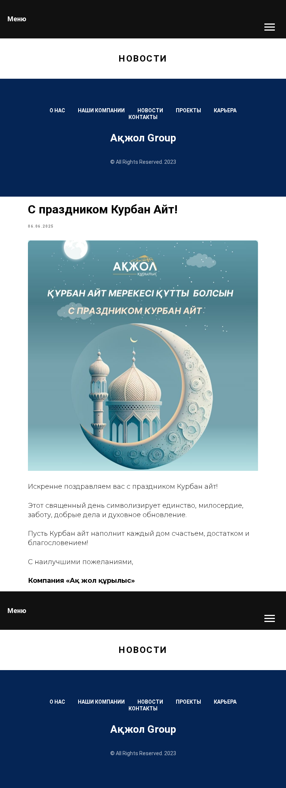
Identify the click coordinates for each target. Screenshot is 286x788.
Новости (150, 110)
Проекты (188, 110)
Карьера (225, 110)
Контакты (143, 117)
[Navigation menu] (269, 27)
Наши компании (101, 110)
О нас (57, 110)
